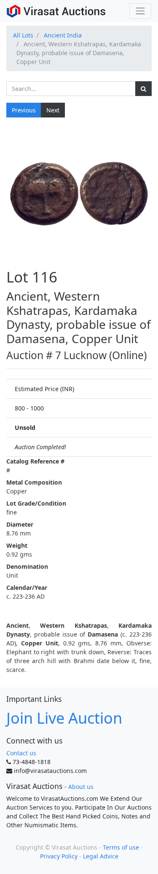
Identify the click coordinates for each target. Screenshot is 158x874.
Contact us (21, 753)
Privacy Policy (59, 856)
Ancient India (63, 35)
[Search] (143, 88)
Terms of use (121, 847)
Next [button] (52, 110)
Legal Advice (100, 856)
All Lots (23, 35)
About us (81, 787)
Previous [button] (24, 110)
